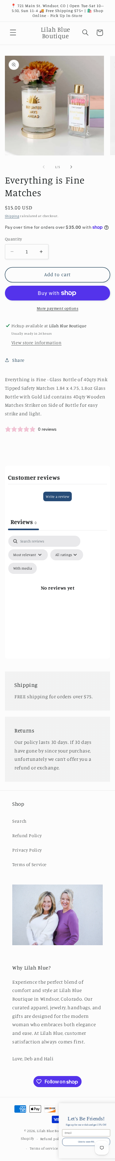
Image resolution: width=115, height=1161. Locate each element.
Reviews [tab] (23, 522)
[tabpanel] (57, 595)
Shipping (12, 216)
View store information (36, 342)
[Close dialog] (111, 1106)
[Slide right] (71, 167)
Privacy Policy (27, 850)
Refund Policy (27, 835)
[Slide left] (43, 167)
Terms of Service (29, 864)
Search (19, 821)
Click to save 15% (33, 1141)
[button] (13, 33)
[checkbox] (22, 568)
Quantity (13, 238)
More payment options (58, 308)
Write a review (57, 496)
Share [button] (18, 360)
